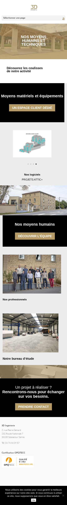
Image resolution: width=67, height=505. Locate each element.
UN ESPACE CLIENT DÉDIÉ (32, 107)
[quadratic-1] (32, 156)
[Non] (63, 495)
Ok (33, 500)
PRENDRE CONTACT (33, 406)
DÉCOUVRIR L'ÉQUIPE (35, 236)
